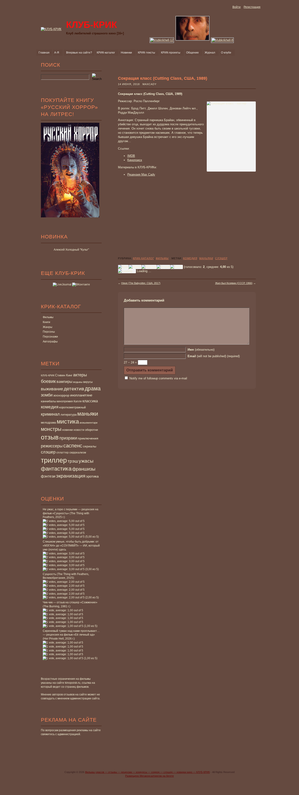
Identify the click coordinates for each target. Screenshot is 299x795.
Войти (236, 7)
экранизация (70, 475)
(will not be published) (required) (214, 356)
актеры (80, 375)
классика (90, 401)
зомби (47, 395)
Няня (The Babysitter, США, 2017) (140, 283)
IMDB (131, 156)
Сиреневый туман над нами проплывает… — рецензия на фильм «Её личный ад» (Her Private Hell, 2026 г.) (71, 634)
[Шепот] (135, 267)
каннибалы (48, 401)
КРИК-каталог (143, 258)
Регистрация (252, 7)
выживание (52, 389)
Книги (46, 322)
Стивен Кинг (63, 375)
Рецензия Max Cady (141, 174)
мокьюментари (88, 422)
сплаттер (62, 452)
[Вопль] (176, 267)
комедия (49, 406)
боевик (48, 381)
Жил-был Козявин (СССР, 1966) (234, 283)
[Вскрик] (163, 267)
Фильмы (48, 317)
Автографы (50, 341)
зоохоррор (61, 395)
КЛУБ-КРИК (47, 375)
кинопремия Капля (69, 401)
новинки (67, 430)
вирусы (88, 382)
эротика (92, 476)
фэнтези (48, 476)
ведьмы (77, 382)
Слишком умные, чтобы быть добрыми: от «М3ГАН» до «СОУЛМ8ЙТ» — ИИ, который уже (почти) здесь (71, 545)
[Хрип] (123, 267)
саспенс (72, 446)
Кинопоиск (134, 160)
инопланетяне (81, 395)
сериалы (89, 446)
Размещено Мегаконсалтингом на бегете (149, 775)
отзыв (50, 437)
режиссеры (52, 445)
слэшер (48, 452)
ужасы (86, 461)
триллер (54, 460)
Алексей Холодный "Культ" (71, 249)
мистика (68, 421)
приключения (88, 438)
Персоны (49, 331)
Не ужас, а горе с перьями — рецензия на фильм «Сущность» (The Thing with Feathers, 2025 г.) (70, 513)
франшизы (83, 468)
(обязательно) (201, 349)
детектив (74, 388)
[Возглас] (149, 267)
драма (93, 388)
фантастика (56, 469)
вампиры (64, 381)
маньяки (87, 414)
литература (69, 414)
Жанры (47, 327)
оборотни (91, 430)
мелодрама (48, 422)
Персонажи (50, 336)
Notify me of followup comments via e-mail (158, 378)
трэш (73, 461)
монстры (51, 429)
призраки (68, 438)
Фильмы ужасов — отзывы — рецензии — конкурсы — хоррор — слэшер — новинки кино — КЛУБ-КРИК (147, 772)
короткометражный (72, 407)
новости (79, 429)
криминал (50, 414)
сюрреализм (77, 452)
